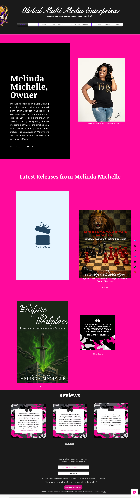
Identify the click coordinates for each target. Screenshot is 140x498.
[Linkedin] (135, 256)
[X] (135, 267)
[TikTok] (135, 251)
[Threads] (135, 261)
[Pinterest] (135, 272)
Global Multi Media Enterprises (69, 10)
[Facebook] (135, 240)
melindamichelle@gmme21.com (65, 478)
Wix (104, 492)
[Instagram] (135, 245)
